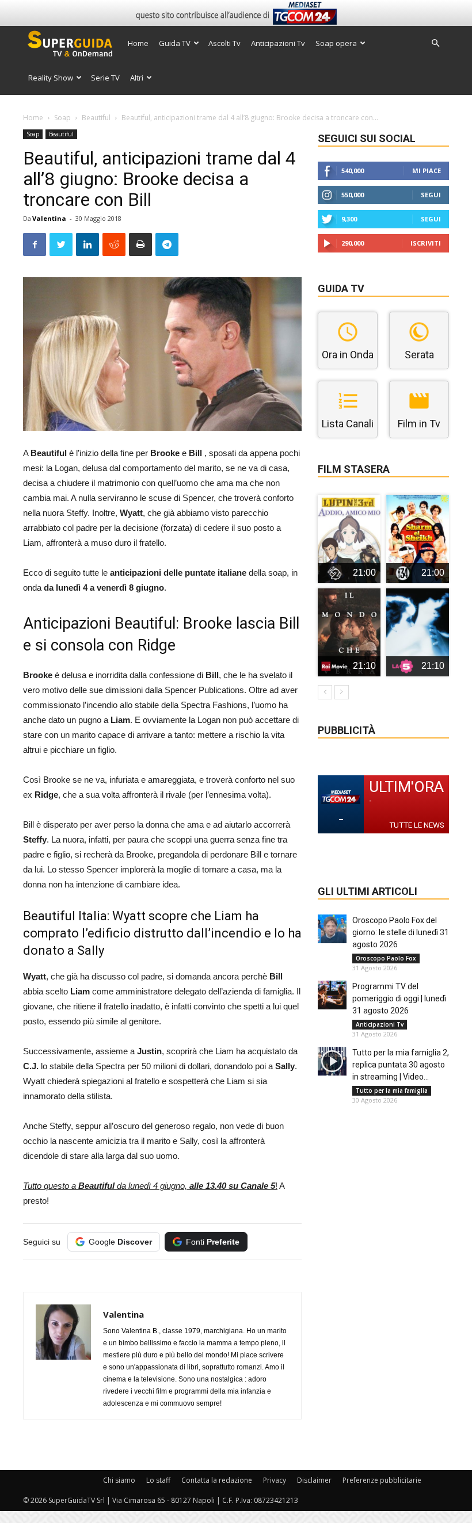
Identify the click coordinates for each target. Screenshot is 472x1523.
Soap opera (336, 43)
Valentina (49, 218)
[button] (435, 43)
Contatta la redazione (216, 1480)
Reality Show (50, 77)
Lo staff (158, 1480)
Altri (136, 77)
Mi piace (426, 170)
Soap (62, 118)
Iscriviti (425, 243)
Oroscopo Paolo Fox (386, 958)
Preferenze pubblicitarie (381, 1480)
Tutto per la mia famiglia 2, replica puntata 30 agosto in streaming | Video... (400, 1064)
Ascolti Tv (224, 43)
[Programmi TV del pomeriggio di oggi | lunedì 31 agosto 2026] (332, 995)
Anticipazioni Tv (278, 43)
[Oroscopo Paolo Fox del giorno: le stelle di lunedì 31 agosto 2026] (332, 928)
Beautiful (96, 118)
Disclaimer (314, 1480)
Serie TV (105, 77)
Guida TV (175, 43)
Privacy (274, 1480)
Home (138, 43)
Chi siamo (119, 1480)
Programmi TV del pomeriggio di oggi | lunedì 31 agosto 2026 (399, 998)
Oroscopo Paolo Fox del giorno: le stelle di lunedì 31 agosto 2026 (400, 932)
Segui (431, 194)
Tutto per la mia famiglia (392, 1090)
